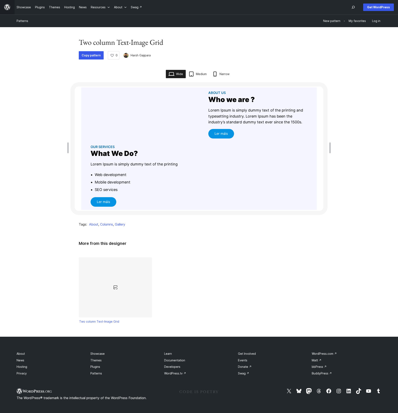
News (20, 360)
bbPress (319, 366)
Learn (168, 353)
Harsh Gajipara (141, 55)
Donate (245, 366)
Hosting (22, 366)
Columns (106, 224)
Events (242, 360)
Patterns (22, 21)
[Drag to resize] (69, 147)
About (93, 224)
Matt (317, 360)
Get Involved (247, 353)
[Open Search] (353, 7)
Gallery (120, 224)
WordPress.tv (175, 373)
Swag (243, 373)
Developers (172, 366)
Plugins (95, 366)
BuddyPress (322, 373)
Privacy (22, 373)
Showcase (97, 353)
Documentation (174, 360)
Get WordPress (378, 7)
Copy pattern (91, 55)
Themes (96, 360)
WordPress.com (324, 353)
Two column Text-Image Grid (99, 321)
